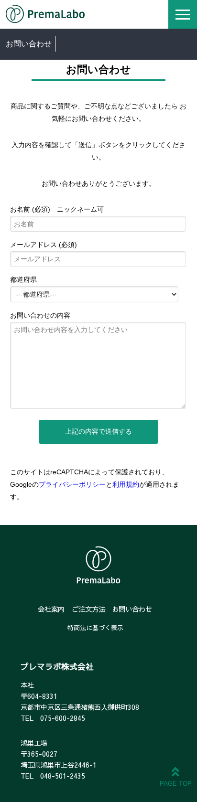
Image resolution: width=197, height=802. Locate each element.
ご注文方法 (88, 609)
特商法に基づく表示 (95, 627)
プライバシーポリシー (72, 484)
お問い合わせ (132, 609)
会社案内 (51, 609)
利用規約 (125, 484)
